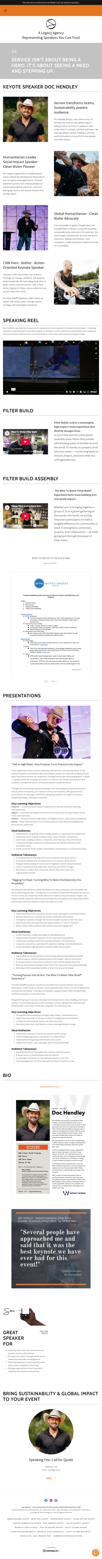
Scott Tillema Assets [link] (76, 1527)
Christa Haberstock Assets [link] (27, 1523)
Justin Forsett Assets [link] (77, 1523)
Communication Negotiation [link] (67, 1536)
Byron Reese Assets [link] (61, 1519)
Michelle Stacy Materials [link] (51, 1532)
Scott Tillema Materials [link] (78, 1532)
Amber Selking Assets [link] (18, 1519)
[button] (5, 10)
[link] (51, 24)
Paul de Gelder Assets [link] (51, 1527)
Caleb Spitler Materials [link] (23, 1532)
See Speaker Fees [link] (42, 1536)
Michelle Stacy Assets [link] (26, 1527)
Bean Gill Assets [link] (40, 1519)
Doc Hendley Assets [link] (53, 1523)
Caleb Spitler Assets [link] (84, 1519)
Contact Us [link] (25, 1536)
